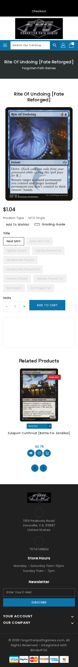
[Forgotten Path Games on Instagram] (35, 5)
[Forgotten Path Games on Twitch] (51, 5)
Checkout (39, 11)
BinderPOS (39, 650)
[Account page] (63, 45)
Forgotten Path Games (39, 68)
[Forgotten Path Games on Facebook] (19, 5)
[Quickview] (31, 453)
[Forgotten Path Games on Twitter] (27, 5)
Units (7, 297)
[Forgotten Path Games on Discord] (43, 5)
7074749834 (39, 549)
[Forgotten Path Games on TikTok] (59, 5)
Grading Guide (54, 224)
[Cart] (72, 45)
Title (6, 233)
